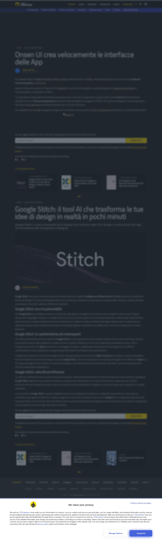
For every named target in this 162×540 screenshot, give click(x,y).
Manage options (116, 533)
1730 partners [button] (24, 512)
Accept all (141, 533)
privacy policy (43, 524)
